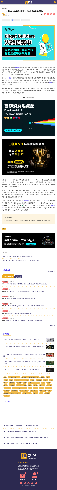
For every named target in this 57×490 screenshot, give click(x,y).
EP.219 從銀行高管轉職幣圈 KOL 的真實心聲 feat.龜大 (19, 431)
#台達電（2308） (24, 390)
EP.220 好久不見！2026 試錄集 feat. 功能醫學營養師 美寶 (20, 426)
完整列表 (50, 272)
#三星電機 (6, 390)
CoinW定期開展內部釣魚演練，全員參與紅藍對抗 (21, 298)
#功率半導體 (14, 390)
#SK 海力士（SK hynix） (14, 377)
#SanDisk (47, 393)
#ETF (30, 388)
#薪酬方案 (38, 380)
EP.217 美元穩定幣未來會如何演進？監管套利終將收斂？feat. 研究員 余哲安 (25, 437)
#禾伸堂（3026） (27, 393)
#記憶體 (45, 380)
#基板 (43, 382)
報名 (50, 82)
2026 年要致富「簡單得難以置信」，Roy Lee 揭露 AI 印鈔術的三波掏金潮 (24, 355)
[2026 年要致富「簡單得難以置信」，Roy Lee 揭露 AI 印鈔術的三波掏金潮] (50, 356)
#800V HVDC (7, 388)
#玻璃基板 (12, 385)
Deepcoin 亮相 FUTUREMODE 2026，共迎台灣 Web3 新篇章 (27, 291)
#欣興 (5, 385)
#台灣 (48, 377)
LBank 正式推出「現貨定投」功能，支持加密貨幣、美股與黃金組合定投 (27, 284)
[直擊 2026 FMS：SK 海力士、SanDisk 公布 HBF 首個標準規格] (50, 371)
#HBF (41, 393)
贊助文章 (4, 8)
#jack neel (42, 385)
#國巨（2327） (34, 390)
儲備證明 (26, 200)
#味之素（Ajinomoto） (34, 382)
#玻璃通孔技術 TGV (21, 385)
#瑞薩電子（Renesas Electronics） (12, 393)
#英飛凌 (35, 393)
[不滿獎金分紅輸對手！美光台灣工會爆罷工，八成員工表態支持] (50, 341)
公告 (10, 78)
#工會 (5, 380)
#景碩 (48, 382)
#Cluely (35, 385)
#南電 (24, 382)
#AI (5, 377)
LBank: (4, 284)
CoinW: (4, 298)
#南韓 (42, 377)
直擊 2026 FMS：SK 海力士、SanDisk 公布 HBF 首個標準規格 (21, 369)
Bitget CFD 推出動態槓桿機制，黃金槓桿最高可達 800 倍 (18, 256)
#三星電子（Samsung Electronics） (30, 377)
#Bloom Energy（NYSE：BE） (19, 388)
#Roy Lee (49, 385)
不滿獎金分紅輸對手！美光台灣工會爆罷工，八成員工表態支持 (21, 339)
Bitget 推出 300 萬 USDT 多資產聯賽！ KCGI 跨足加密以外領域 (20, 260)
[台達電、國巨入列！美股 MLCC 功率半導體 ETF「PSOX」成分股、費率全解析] (50, 364)
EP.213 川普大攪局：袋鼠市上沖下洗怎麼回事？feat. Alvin (20, 443)
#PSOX (41, 388)
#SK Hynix (6, 395)
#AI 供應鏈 (12, 382)
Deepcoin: (5, 291)
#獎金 (11, 380)
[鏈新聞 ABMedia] (28, 2)
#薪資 (32, 380)
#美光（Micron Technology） (21, 380)
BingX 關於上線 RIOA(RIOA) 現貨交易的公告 (19, 313)
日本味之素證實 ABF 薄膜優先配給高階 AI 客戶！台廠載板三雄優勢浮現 (23, 347)
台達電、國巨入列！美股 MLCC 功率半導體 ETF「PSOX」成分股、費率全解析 (24, 363)
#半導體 (19, 382)
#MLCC (35, 388)
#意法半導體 (43, 390)
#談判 (51, 380)
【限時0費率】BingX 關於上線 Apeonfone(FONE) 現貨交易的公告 (25, 306)
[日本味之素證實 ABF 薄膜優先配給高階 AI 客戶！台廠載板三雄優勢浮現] (50, 349)
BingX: (4, 306)
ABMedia (7, 14)
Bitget (17, 67)
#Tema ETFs (49, 388)
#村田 (49, 390)
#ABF (5, 382)
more (51, 325)
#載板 (29, 385)
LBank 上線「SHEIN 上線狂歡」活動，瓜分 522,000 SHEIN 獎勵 (25, 320)
